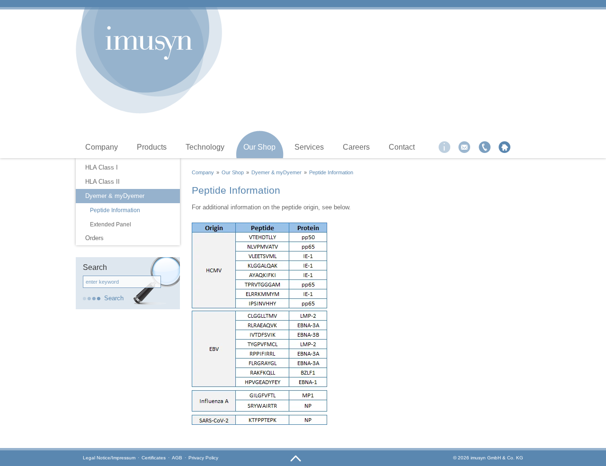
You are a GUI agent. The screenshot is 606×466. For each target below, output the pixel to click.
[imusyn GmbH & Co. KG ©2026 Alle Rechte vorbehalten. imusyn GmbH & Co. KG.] (149, 43)
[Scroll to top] (296, 459)
